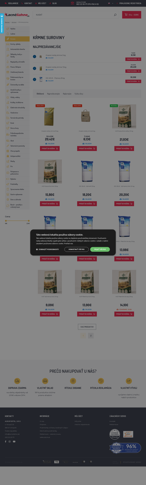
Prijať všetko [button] (100, 249)
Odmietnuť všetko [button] (76, 249)
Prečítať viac (68, 243)
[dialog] (73, 242)
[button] (47, 249)
